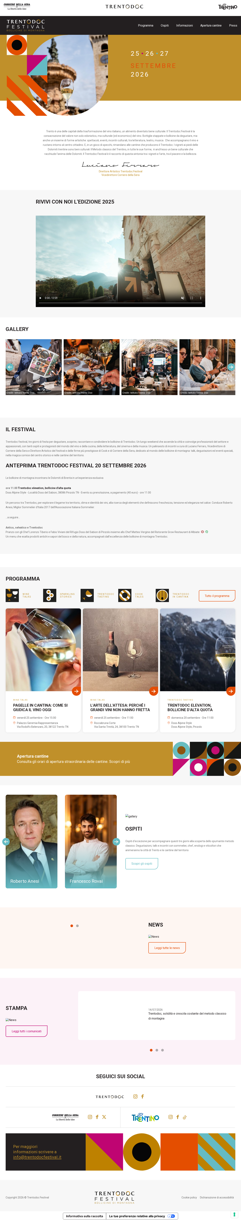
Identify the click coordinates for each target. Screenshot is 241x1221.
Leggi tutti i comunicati (26, 1031)
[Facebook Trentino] (177, 1117)
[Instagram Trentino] (171, 1117)
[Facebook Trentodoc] (142, 1096)
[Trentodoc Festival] (25, 25)
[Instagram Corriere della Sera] (90, 1117)
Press (233, 25)
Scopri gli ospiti (141, 863)
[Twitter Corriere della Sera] (104, 1117)
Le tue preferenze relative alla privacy (137, 1216)
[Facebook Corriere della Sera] (97, 1117)
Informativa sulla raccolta (84, 1216)
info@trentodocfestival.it (37, 1157)
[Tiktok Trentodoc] (185, 1117)
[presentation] (10, 367)
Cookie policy (189, 1197)
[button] (71, 925)
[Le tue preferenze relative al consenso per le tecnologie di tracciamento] (234, 1214)
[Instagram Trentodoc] (135, 1096)
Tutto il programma (217, 596)
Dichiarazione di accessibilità (217, 1197)
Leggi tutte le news (167, 948)
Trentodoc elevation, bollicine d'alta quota (44, 488)
